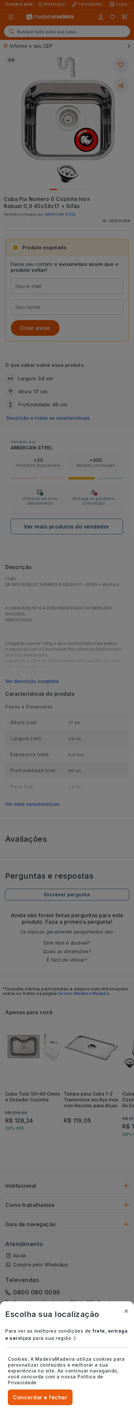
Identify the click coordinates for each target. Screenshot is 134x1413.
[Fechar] (126, 1311)
